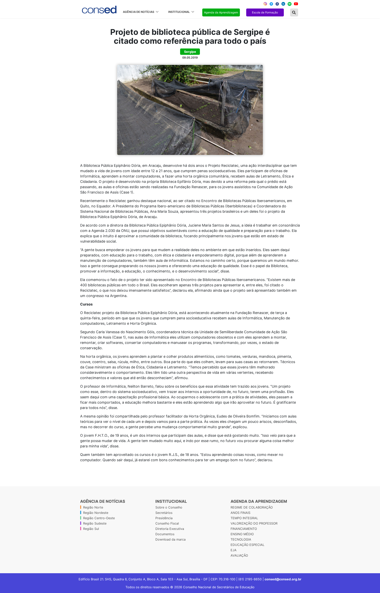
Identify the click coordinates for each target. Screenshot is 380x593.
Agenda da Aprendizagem (221, 12)
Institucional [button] (179, 11)
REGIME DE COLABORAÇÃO (252, 507)
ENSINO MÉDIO (242, 534)
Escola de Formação (265, 12)
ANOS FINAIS (240, 513)
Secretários (163, 513)
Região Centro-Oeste (99, 518)
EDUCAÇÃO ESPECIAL (247, 545)
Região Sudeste (94, 523)
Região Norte (93, 507)
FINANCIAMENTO (244, 529)
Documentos (164, 534)
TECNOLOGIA (241, 539)
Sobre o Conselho (168, 507)
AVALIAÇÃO (239, 555)
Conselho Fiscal (167, 523)
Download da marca (170, 539)
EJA (234, 550)
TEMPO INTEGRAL (244, 518)
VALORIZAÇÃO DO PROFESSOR (254, 523)
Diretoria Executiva (169, 529)
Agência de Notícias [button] (139, 11)
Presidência (164, 518)
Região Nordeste (95, 513)
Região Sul (91, 529)
